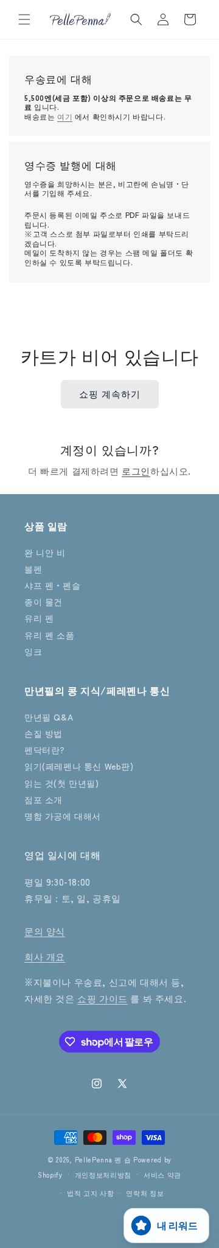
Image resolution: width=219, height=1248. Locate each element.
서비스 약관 (162, 1174)
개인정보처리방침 (103, 1174)
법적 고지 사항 (90, 1193)
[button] (24, 19)
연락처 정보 (145, 1193)
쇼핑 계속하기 (110, 393)
